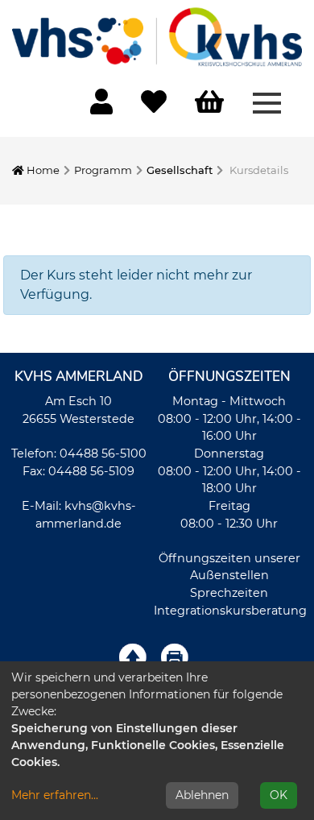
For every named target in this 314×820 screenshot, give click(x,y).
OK (278, 795)
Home (42, 170)
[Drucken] (174, 656)
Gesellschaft (180, 170)
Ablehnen (202, 795)
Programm (103, 170)
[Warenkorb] (209, 103)
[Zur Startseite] (157, 36)
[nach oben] (133, 656)
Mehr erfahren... (54, 795)
